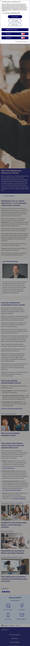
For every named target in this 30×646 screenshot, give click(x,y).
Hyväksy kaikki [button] (15, 16)
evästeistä (7, 13)
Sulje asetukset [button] (15, 24)
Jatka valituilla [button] (15, 20)
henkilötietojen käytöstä (15, 13)
